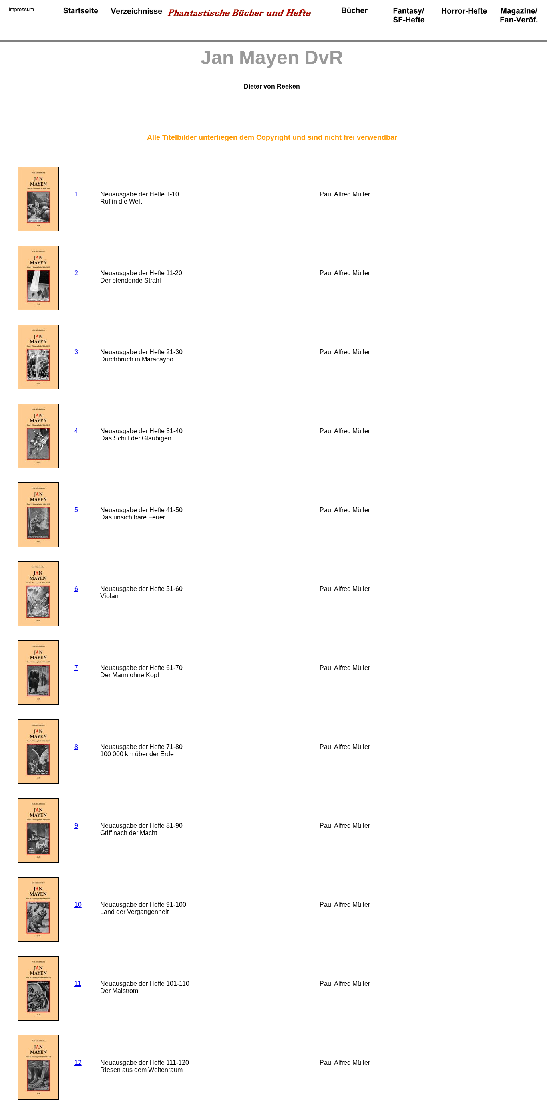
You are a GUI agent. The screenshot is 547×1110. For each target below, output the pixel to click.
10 (78, 904)
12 (78, 1062)
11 (77, 983)
